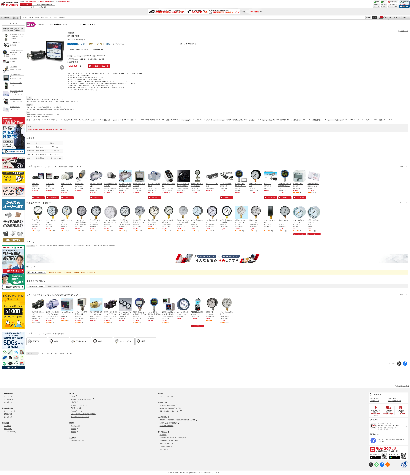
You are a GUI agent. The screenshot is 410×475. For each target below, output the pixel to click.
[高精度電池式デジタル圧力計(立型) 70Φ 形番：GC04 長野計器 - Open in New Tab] (139, 304)
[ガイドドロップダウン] (393, 5)
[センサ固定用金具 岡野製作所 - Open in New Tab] (226, 176)
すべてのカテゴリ (26, 17)
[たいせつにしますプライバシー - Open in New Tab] (404, 464)
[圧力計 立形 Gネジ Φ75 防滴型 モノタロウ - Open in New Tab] (226, 212)
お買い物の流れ (374, 398)
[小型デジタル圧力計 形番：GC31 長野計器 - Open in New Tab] (81, 304)
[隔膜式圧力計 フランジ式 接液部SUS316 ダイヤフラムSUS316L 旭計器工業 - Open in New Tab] (197, 176)
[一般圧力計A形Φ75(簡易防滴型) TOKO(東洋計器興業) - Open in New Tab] (81, 212)
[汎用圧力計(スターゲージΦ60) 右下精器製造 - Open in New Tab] (38, 212)
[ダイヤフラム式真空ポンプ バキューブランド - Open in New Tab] (154, 176)
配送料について (374, 401)
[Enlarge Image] (62, 67)
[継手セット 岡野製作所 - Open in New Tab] (270, 176)
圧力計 (88, 245)
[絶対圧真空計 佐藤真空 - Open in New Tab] (52, 176)
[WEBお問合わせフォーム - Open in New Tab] (376, 4)
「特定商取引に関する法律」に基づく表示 (173, 437)
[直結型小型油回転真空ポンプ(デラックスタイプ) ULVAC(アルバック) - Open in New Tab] (110, 304)
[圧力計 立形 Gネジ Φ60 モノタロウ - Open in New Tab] (52, 212)
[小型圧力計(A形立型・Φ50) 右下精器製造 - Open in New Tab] (168, 212)
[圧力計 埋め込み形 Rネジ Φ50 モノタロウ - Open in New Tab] (314, 212)
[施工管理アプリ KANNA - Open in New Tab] (13, 273)
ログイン (25, 4)
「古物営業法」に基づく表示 (169, 440)
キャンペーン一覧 (9, 411)
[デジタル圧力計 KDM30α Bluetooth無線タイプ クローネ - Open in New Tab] (241, 176)
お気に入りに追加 (189, 44)
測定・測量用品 (59, 245)
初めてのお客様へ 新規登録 (44, 4)
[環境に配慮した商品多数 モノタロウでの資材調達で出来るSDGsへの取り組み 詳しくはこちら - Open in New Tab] (13, 368)
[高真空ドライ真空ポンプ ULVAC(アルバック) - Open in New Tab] (96, 176)
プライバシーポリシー (166, 443)
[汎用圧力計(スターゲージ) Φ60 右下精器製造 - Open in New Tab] (96, 212)
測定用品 (69, 245)
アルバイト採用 (75, 426)
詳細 (367, 17)
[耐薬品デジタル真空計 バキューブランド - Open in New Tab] (168, 176)
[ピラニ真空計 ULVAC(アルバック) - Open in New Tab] (81, 176)
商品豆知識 (7, 426)
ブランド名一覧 (9, 399)
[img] (10, 4)
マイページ (23, 7)
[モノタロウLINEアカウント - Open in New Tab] (376, 466)
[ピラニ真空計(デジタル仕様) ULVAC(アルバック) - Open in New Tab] (139, 176)
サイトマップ (164, 449)
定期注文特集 (8, 414)
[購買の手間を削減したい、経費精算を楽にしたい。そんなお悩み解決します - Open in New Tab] (217, 258)
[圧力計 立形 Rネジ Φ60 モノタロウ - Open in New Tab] (270, 212)
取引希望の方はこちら (77, 440)
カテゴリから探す (6, 17)
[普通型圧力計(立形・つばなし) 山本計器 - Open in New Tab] (241, 212)
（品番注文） (15, 17)
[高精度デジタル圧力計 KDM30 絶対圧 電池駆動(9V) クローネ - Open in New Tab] (284, 176)
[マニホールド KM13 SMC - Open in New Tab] (212, 176)
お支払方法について (394, 398)
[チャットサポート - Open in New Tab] (384, 4)
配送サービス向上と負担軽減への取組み (83, 414)
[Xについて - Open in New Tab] (371, 466)
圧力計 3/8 (49, 353)
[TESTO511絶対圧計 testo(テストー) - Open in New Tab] (197, 304)
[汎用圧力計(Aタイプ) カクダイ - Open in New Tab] (284, 212)
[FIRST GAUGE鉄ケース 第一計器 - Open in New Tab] (255, 176)
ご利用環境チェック (166, 446)
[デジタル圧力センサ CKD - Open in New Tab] (67, 304)
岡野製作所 (70, 33)
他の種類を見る (98, 49)
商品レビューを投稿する (76, 39)
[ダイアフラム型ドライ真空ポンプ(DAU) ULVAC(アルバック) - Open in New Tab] (125, 176)
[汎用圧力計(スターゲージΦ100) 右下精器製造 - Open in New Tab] (255, 212)
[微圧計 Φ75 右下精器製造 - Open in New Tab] (212, 304)
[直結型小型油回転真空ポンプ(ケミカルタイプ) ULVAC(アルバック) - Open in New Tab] (96, 304)
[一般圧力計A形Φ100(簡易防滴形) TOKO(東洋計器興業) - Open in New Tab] (125, 212)
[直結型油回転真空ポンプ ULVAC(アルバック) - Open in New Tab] (38, 304)
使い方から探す (9, 417)
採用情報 (71, 423)
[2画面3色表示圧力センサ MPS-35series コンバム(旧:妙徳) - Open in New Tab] (168, 304)
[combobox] (199, 17)
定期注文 (34, 7)
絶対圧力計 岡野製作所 (108, 245)
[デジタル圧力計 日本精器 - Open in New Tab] (299, 176)
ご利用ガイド (377, 394)
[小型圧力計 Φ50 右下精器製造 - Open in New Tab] (154, 212)
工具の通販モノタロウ (45, 245)
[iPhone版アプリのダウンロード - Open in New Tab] (378, 456)
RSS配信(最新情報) (10, 432)
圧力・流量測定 (79, 245)
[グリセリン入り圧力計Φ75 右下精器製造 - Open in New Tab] (226, 304)
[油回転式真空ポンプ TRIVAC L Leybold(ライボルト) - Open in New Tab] (110, 176)
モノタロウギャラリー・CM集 (80, 417)
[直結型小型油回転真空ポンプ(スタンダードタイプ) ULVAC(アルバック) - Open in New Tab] (52, 304)
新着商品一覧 (8, 402)
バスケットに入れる (101, 66)
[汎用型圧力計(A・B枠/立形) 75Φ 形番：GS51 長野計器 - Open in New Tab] (183, 212)
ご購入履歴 (42, 7)
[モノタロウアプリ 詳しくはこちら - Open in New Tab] (388, 449)
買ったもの (397, 17)
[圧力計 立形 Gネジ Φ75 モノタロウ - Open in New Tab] (67, 212)
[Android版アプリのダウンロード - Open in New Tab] (398, 456)
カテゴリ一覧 (8, 396)
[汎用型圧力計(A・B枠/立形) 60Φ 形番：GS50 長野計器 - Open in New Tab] (139, 212)
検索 (374, 17)
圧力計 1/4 (68, 353)
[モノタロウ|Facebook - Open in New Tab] (382, 466)
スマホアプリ (8, 429)
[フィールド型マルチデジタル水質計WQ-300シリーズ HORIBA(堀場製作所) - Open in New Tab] (183, 176)
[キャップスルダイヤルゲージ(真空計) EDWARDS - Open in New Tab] (125, 304)
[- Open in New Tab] (376, 410)
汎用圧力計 (95, 245)
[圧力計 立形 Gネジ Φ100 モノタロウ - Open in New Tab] (197, 212)
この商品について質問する (36, 286)
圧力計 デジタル (58, 353)
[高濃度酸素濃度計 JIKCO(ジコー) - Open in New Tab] (314, 176)
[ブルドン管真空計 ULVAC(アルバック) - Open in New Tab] (183, 304)
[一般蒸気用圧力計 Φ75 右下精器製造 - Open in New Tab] (212, 212)
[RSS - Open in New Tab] (387, 466)
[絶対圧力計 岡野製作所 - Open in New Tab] (38, 176)
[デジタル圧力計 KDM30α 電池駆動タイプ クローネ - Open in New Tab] (154, 304)
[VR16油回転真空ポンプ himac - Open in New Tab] (67, 176)
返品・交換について (394, 401)
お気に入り (406, 17)
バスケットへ (39, 197)
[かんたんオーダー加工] (13, 242)
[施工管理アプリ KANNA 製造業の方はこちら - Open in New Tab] (13, 289)
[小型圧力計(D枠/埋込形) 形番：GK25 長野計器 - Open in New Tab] (110, 212)
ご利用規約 (163, 435)
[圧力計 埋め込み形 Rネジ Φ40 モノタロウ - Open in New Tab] (299, 212)
